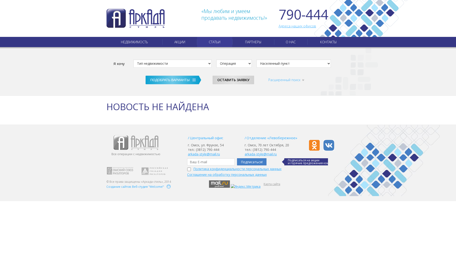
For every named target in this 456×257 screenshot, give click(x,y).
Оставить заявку (233, 80)
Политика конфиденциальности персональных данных (237, 169)
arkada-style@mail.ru (204, 154)
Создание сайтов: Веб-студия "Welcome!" (135, 187)
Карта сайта (272, 184)
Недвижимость (134, 42)
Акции (179, 42)
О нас (291, 42)
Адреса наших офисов (297, 26)
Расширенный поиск (284, 80)
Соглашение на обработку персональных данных (227, 174)
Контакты (328, 42)
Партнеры (253, 42)
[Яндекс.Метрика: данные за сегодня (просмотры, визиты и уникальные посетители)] (246, 186)
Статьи (214, 42)
